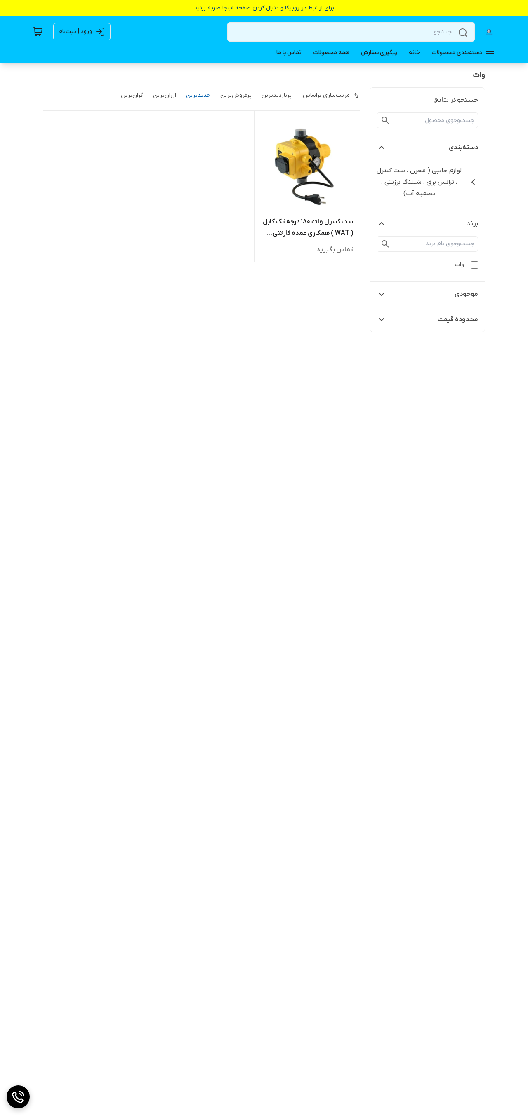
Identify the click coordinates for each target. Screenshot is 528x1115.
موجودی (466, 294)
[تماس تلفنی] (18, 1096)
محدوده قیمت (458, 319)
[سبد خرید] (38, 32)
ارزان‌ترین (164, 95)
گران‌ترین (132, 95)
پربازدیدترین (277, 95)
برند (472, 224)
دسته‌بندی (463, 147)
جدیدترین (198, 95)
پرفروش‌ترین (236, 95)
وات (459, 265)
